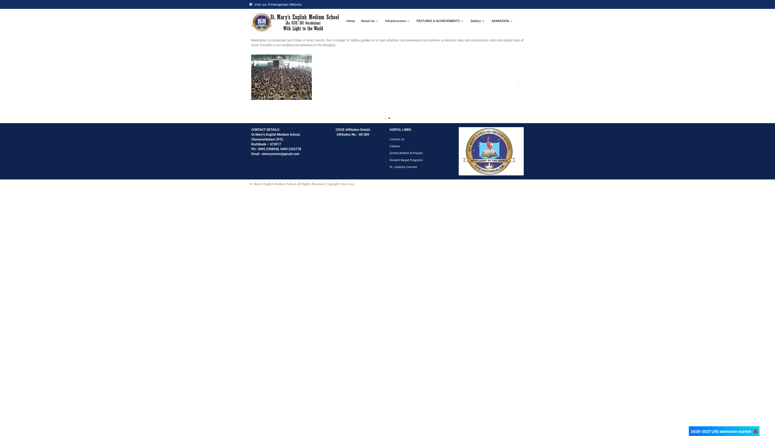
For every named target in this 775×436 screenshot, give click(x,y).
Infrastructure (395, 21)
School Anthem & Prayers (406, 153)
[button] (255, 84)
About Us (368, 21)
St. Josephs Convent (403, 167)
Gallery (475, 21)
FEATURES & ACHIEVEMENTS (438, 21)
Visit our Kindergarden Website (278, 4)
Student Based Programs (406, 160)
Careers (395, 146)
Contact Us (397, 139)
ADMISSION (500, 21)
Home (351, 21)
